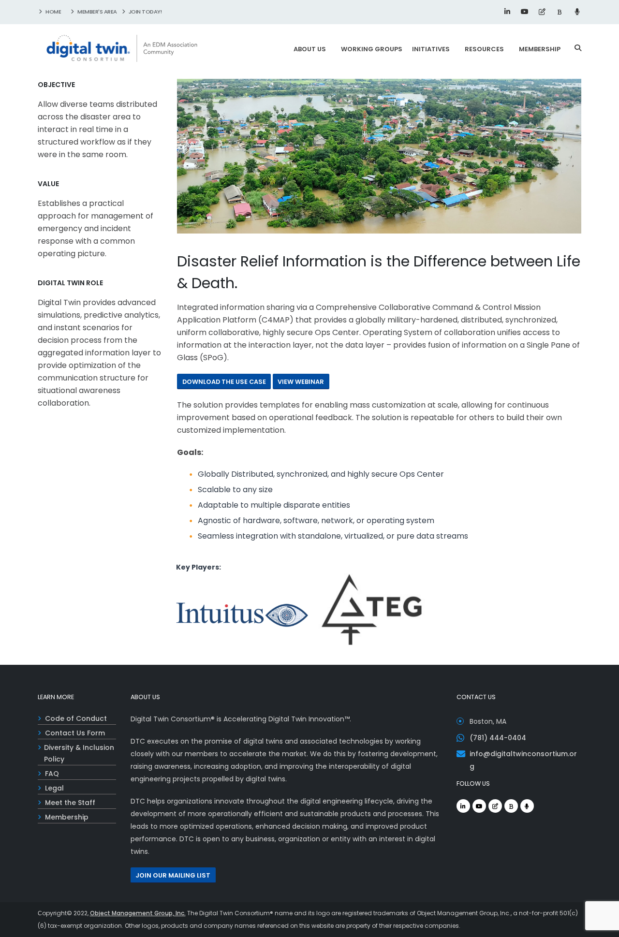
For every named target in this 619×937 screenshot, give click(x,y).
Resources (484, 49)
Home (52, 11)
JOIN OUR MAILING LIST (172, 875)
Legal (54, 788)
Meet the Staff (70, 802)
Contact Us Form (75, 733)
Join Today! (144, 11)
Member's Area (96, 11)
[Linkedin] (507, 11)
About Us (310, 49)
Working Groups (371, 49)
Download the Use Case (224, 382)
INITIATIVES (431, 49)
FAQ (52, 773)
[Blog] (542, 11)
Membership (539, 49)
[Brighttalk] (559, 11)
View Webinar (301, 382)
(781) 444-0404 (498, 738)
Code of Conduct (76, 718)
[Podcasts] (577, 11)
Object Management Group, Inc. (138, 913)
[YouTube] (524, 11)
